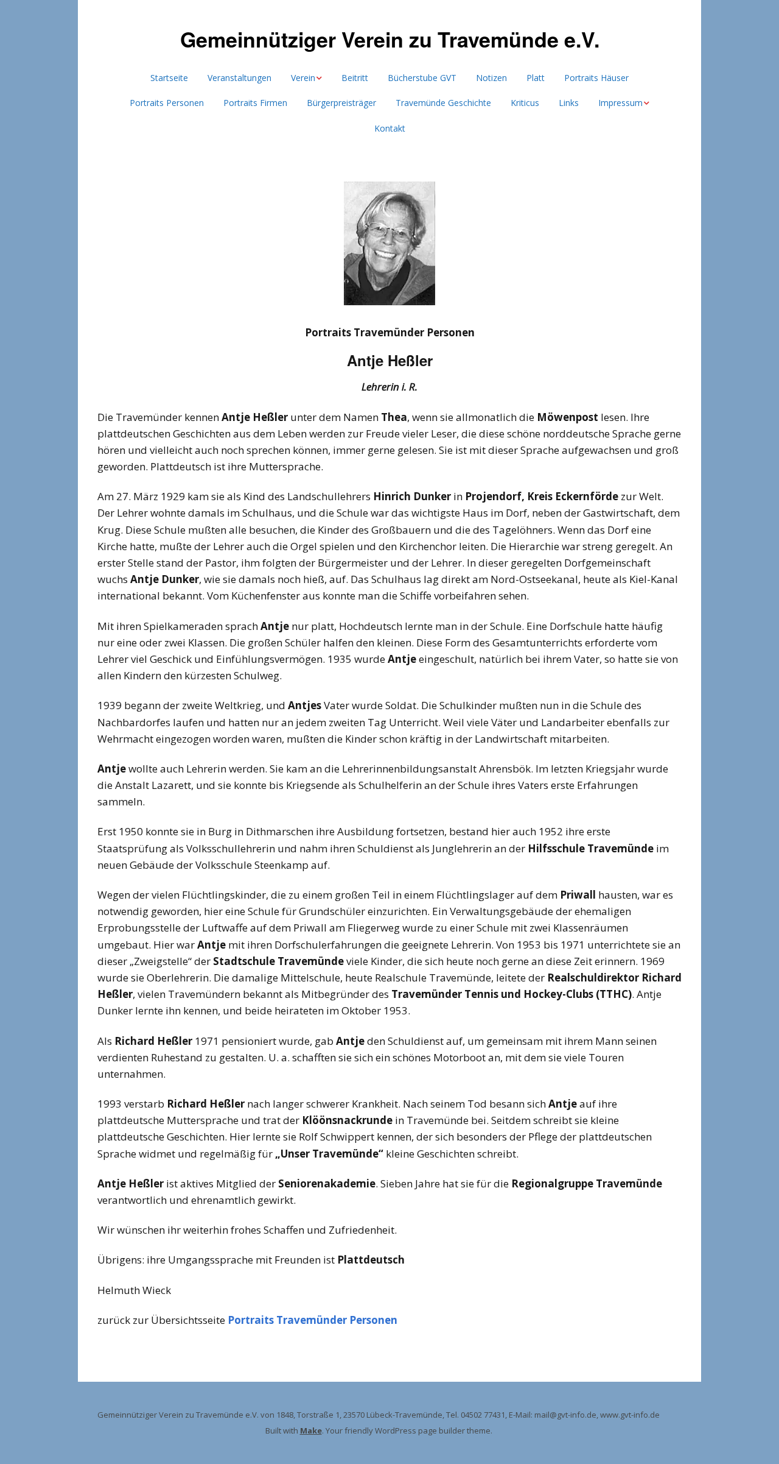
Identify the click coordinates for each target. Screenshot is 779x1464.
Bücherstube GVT (422, 77)
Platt (535, 77)
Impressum (620, 102)
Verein (303, 77)
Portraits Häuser (596, 77)
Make (311, 1430)
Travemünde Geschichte (443, 102)
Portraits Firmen (255, 102)
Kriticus (525, 102)
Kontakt (389, 128)
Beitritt (354, 77)
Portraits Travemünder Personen (312, 1320)
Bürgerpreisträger (341, 102)
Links (569, 102)
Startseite (169, 77)
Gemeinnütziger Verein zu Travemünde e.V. (389, 39)
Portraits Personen (167, 102)
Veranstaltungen (239, 77)
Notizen (491, 77)
